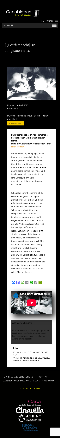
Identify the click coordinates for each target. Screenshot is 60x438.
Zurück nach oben (31, 389)
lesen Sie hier (17, 146)
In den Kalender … (16, 123)
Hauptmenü (48, 21)
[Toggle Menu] (54, 25)
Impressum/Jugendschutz (18, 376)
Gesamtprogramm (43, 380)
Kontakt (44, 376)
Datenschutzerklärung (17, 380)
